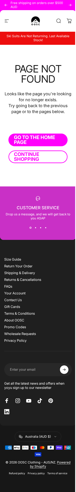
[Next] (70, 5)
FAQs (8, 286)
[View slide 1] (30, 227)
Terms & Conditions (19, 313)
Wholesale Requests (20, 334)
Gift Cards (12, 307)
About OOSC (14, 320)
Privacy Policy (15, 340)
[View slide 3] (40, 227)
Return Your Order (18, 266)
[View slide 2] (35, 227)
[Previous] (6, 5)
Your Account (15, 293)
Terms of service (57, 473)
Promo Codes (15, 327)
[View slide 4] (45, 227)
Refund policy (17, 473)
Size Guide (12, 259)
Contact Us (13, 300)
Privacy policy (36, 473)
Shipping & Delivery (19, 273)
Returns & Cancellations (22, 279)
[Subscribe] (64, 369)
